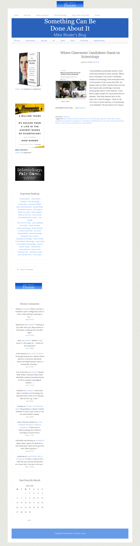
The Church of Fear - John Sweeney (30, 223)
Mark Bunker (114, 121)
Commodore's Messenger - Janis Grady (29, 241)
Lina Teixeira (106, 121)
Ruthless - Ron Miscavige (29, 202)
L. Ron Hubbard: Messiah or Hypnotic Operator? (30, 424)
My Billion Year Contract (30, 236)
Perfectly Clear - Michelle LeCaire (29, 252)
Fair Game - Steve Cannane (30, 225)
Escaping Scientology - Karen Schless (30, 239)
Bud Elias (82, 119)
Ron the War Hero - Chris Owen (30, 255)
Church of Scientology (92, 119)
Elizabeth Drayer (60, 121)
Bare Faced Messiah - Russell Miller (30, 207)
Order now (19, 89)
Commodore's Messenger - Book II (30, 244)
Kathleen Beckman (96, 121)
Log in (83, 533)
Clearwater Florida (105, 119)
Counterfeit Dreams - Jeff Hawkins (30, 210)
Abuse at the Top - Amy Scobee (29, 215)
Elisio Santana (116, 119)
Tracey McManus (86, 123)
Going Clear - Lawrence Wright (29, 204)
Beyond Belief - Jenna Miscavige (30, 233)
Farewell (26, 309)
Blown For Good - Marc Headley (30, 212)
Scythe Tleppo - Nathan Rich (29, 247)
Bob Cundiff (67, 119)
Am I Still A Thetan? (36, 354)
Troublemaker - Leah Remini (29, 199)
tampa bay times (76, 123)
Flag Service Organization (73, 121)
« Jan (29, 520)
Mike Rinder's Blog (70, 28)
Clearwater (66, 116)
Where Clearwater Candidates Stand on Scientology (90, 54)
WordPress (77, 533)
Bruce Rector (75, 119)
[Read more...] (80, 108)
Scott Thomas (65, 123)
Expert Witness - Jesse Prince (30, 249)
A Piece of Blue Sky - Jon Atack (29, 231)
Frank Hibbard (86, 121)
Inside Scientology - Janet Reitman (30, 228)
